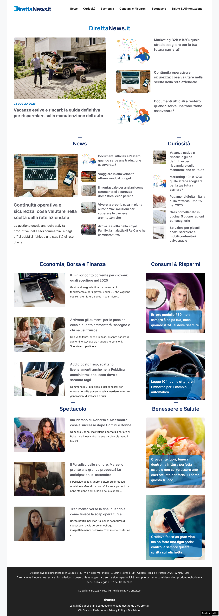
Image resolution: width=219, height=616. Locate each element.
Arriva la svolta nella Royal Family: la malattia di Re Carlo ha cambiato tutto (121, 230)
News (74, 8)
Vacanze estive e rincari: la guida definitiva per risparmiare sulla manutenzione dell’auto (187, 161)
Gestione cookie (209, 613)
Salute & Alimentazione (187, 8)
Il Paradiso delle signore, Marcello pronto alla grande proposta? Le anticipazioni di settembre (96, 470)
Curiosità (89, 8)
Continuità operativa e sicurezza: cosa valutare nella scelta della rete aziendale (178, 77)
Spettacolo (159, 8)
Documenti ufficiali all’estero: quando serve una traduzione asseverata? (178, 106)
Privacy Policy (116, 610)
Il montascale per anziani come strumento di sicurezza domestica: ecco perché (121, 192)
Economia (107, 8)
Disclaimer (134, 610)
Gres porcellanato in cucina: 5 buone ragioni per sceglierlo (187, 216)
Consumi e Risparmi (132, 8)
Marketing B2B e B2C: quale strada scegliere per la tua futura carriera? (177, 45)
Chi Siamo (84, 610)
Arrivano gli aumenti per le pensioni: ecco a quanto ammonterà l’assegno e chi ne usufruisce (100, 325)
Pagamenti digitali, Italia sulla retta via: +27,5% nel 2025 (187, 201)
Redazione (99, 610)
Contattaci (135, 590)
